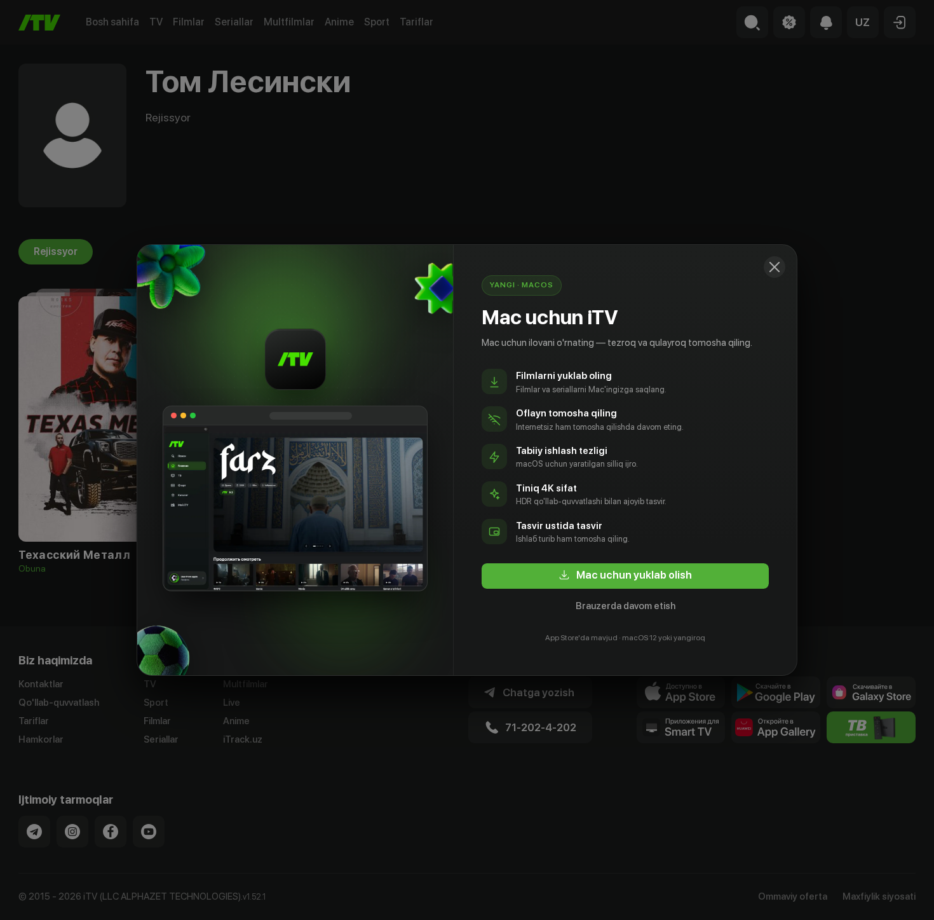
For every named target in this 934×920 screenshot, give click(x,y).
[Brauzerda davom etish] (774, 267)
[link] (625, 576)
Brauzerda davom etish (625, 606)
